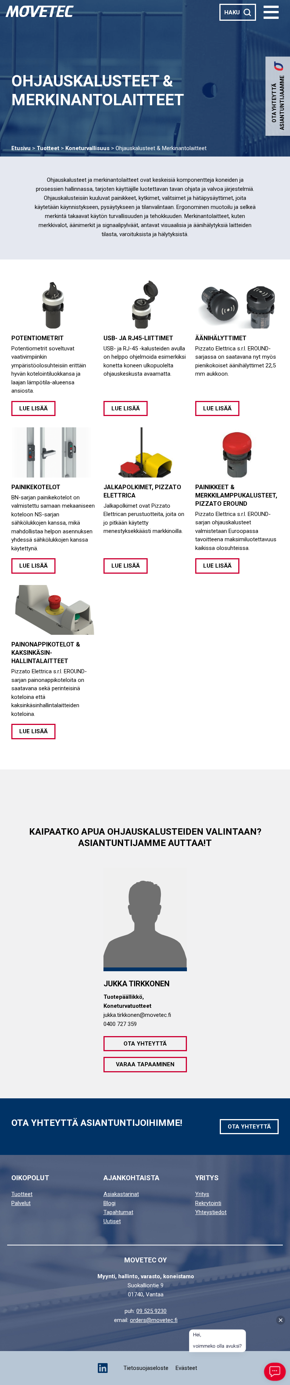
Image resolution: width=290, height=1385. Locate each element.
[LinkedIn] (102, 1368)
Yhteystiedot (211, 1212)
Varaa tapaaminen (145, 1064)
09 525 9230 (151, 1311)
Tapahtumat (118, 1212)
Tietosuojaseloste (145, 1368)
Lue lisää (33, 408)
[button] (271, 12)
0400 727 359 (120, 1024)
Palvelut (21, 1203)
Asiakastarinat (121, 1194)
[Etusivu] (40, 11)
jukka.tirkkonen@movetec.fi (137, 1015)
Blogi (109, 1203)
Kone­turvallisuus (87, 148)
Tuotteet (48, 148)
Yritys (202, 1194)
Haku (232, 12)
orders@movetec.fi (153, 1320)
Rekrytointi (208, 1203)
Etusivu (21, 148)
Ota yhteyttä (145, 1043)
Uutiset (112, 1221)
